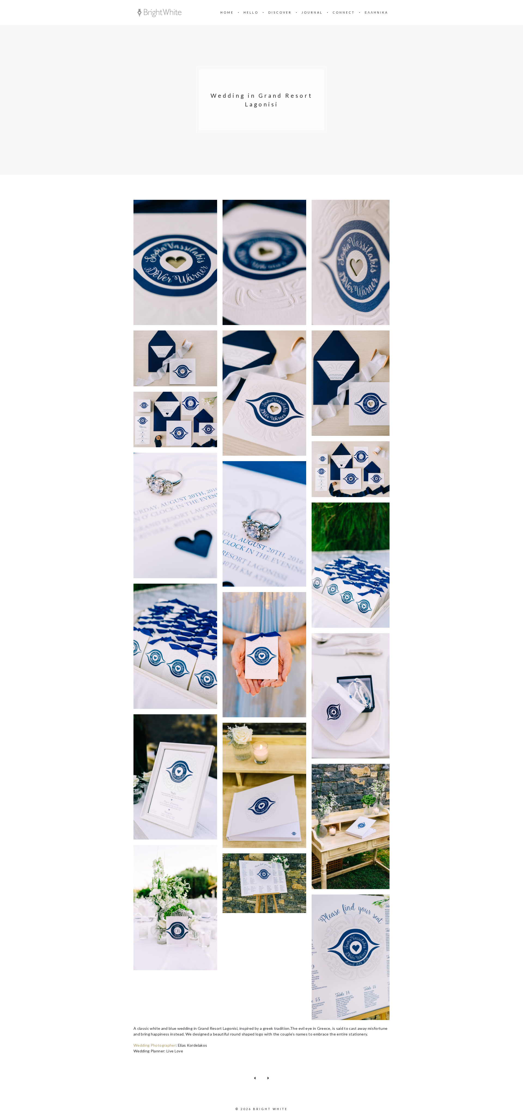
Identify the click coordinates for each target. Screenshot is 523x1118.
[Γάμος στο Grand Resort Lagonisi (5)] (264, 393)
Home (227, 12)
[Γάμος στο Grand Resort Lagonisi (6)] (353, 383)
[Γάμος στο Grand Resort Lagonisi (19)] (264, 883)
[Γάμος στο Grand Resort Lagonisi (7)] (175, 419)
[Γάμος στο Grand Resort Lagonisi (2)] (264, 262)
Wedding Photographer (154, 1045)
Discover (280, 12)
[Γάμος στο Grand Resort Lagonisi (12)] (175, 646)
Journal (312, 12)
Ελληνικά (376, 12)
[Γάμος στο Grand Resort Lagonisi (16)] (264, 785)
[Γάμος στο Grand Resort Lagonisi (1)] (175, 262)
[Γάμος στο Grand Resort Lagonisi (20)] (353, 957)
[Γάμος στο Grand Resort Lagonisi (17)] (353, 826)
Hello (251, 12)
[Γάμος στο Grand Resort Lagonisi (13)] (264, 654)
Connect (344, 12)
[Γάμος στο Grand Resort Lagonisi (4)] (175, 358)
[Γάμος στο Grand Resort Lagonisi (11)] (353, 565)
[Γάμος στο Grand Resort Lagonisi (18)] (175, 907)
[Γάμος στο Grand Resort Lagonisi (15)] (175, 777)
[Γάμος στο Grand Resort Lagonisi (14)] (353, 695)
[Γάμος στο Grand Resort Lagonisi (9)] (175, 515)
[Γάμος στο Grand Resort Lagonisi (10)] (264, 523)
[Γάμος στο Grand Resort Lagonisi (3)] (353, 262)
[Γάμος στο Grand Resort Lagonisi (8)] (353, 469)
